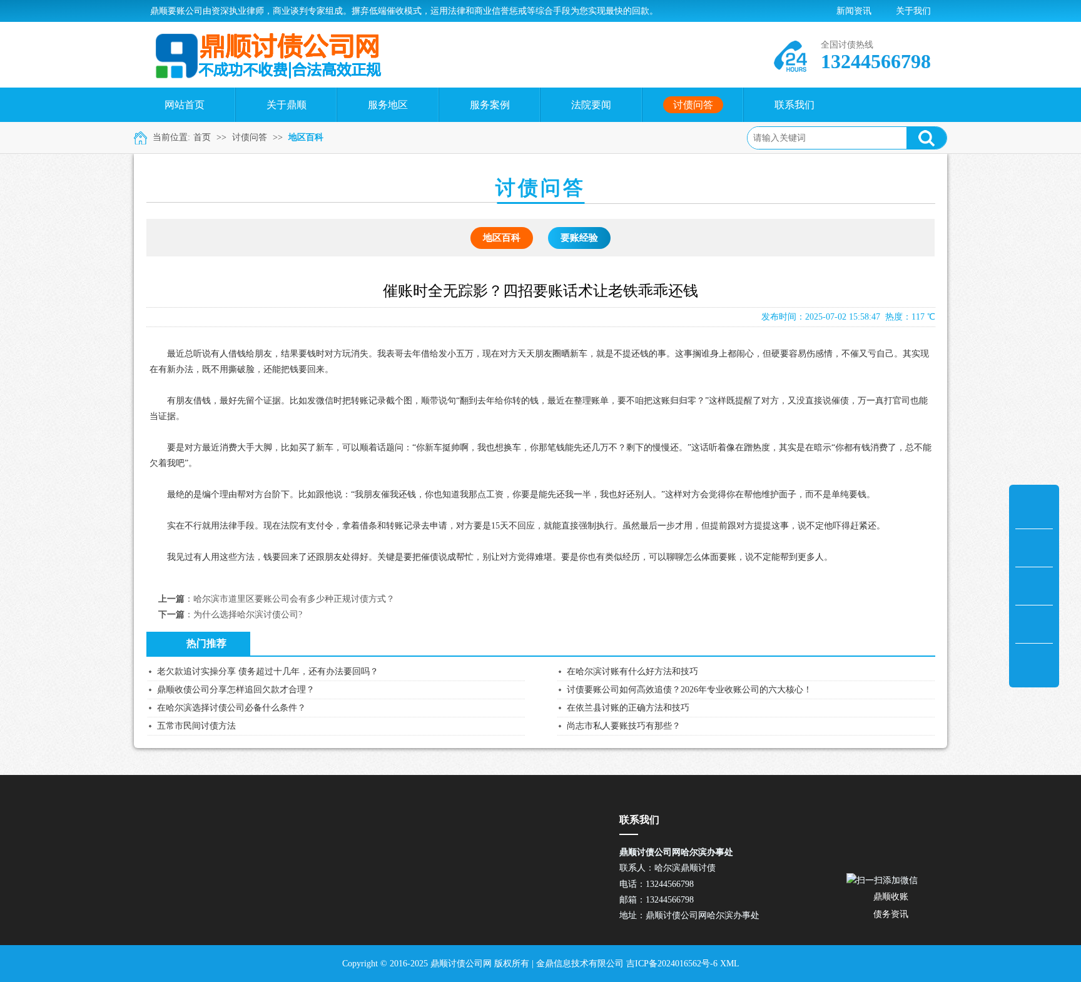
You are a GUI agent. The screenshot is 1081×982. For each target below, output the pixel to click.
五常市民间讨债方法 (196, 726)
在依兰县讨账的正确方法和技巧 (628, 707)
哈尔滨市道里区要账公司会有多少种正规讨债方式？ (294, 599)
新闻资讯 (853, 11)
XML (729, 963)
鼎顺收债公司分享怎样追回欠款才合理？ (236, 689)
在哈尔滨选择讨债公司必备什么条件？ (231, 707)
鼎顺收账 (890, 896)
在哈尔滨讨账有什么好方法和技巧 (632, 671)
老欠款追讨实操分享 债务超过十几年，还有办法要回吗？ (267, 671)
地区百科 (305, 137)
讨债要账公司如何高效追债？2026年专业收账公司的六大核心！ (689, 689)
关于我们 (913, 11)
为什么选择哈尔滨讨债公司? (247, 614)
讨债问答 (249, 137)
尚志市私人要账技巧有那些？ (624, 726)
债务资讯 (890, 914)
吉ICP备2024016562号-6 (672, 963)
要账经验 (579, 238)
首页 (202, 137)
